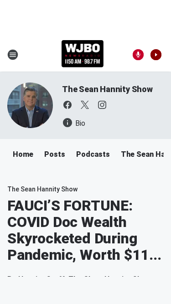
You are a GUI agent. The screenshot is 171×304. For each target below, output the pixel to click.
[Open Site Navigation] (12, 54)
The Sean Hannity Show (107, 89)
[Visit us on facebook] (67, 104)
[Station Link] (83, 54)
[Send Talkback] (138, 54)
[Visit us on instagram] (102, 104)
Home (23, 154)
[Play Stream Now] (155, 54)
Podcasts (93, 154)
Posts (54, 154)
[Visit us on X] (84, 104)
